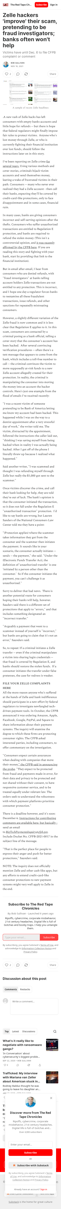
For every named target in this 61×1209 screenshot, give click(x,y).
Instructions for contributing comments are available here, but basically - (30, 820)
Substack (14, 1201)
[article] (30, 1053)
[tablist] (17, 989)
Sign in (54, 4)
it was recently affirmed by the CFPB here (29, 245)
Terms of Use (46, 945)
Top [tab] (7, 1031)
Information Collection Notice (37, 948)
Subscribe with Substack (33, 1165)
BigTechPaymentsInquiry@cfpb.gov (27, 832)
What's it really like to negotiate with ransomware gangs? (22, 1045)
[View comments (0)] (18, 74)
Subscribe (41, 4)
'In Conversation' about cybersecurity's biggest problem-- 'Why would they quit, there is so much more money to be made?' (22, 1055)
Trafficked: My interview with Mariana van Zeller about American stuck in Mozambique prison (20, 1077)
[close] (51, 1098)
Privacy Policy (41, 1179)
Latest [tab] (15, 1031)
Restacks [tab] (25, 989)
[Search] (55, 1031)
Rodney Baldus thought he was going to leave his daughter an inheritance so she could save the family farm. (22, 1087)
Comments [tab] (11, 989)
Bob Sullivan (17, 63)
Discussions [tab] (28, 1031)
